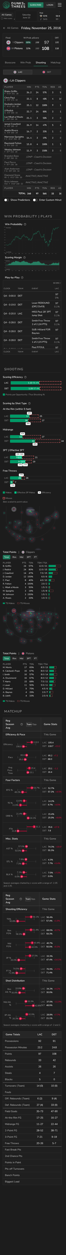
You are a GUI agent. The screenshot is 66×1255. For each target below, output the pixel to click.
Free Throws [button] (10, 470)
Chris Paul (9, 97)
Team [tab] (29, 724)
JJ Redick (8, 110)
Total (6, 557)
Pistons (18, 48)
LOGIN (50, 5)
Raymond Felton (12, 143)
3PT (29, 557)
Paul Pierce (10, 162)
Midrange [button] (8, 429)
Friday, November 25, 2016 (41, 28)
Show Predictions (20, 200)
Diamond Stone (12, 175)
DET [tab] (49, 72)
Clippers (18, 42)
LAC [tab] (20, 72)
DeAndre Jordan (12, 104)
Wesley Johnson (12, 149)
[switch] (6, 200)
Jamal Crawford (12, 124)
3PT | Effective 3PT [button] (13, 450)
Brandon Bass (11, 156)
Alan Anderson (12, 168)
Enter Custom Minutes (51, 200)
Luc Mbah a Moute (13, 117)
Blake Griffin (10, 91)
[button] (32, 240)
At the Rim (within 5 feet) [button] (17, 409)
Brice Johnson (11, 181)
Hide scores (8, 18)
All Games (7, 14)
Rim (14, 557)
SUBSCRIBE (35, 5)
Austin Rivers (11, 130)
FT (35, 557)
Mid (21, 557)
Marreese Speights (14, 136)
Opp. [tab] (34, 724)
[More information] (25, 224)
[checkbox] (2, 18)
